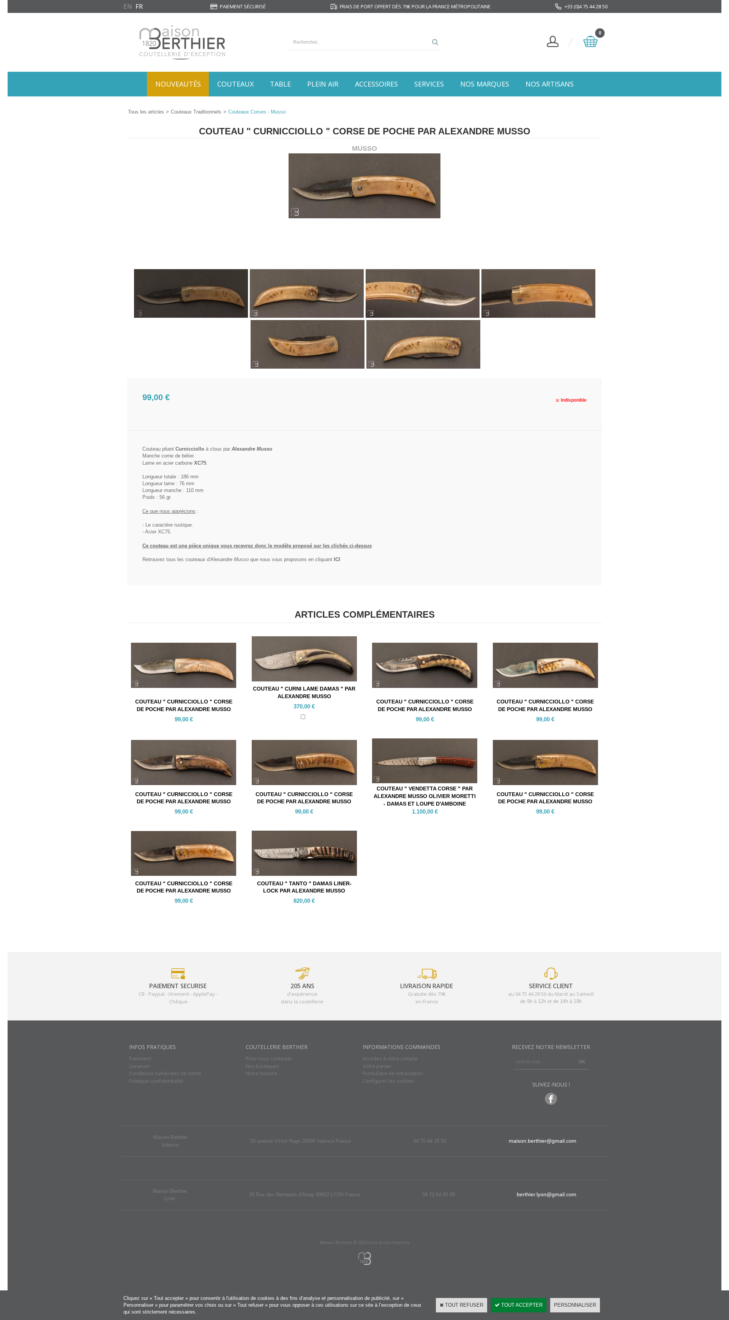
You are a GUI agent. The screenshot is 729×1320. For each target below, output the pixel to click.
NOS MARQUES (484, 83)
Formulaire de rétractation (393, 1073)
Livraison (139, 1066)
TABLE (280, 83)
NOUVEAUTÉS (178, 83)
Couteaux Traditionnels (196, 112)
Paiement (140, 1058)
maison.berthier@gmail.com (542, 1141)
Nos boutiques (262, 1066)
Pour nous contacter (269, 1058)
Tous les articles (146, 112)
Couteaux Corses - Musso (257, 112)
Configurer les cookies (388, 1080)
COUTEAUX (235, 83)
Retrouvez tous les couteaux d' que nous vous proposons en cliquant (241, 559)
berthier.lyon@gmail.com (546, 1194)
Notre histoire (261, 1073)
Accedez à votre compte (390, 1058)
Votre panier (377, 1066)
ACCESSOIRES (376, 83)
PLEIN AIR (322, 83)
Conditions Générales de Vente (165, 1073)
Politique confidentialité (156, 1080)
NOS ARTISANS (549, 83)
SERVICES (429, 83)
